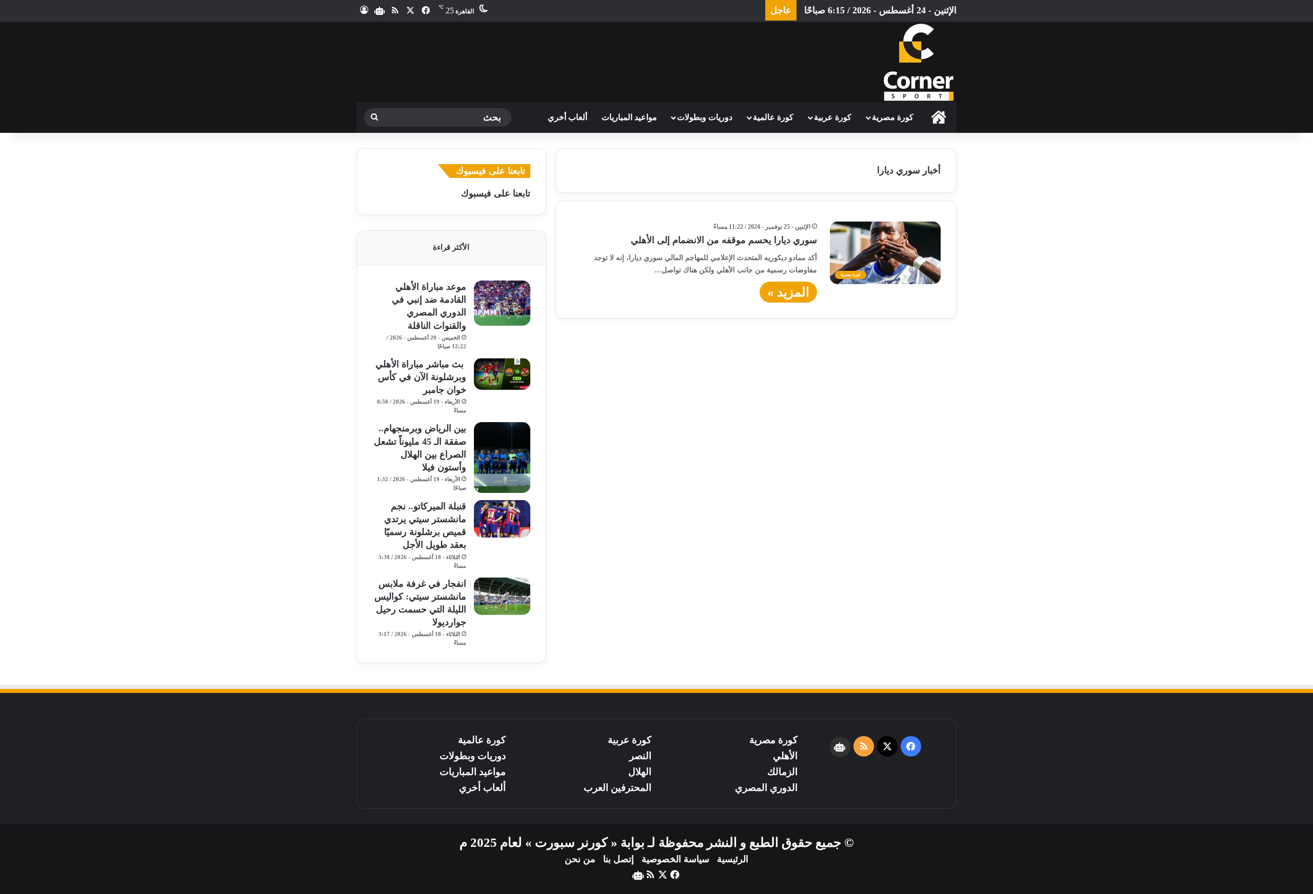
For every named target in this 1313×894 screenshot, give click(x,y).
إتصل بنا (618, 859)
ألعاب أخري (567, 117)
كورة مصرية (892, 117)
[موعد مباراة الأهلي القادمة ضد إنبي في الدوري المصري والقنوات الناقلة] (502, 303)
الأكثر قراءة (451, 247)
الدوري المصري (766, 787)
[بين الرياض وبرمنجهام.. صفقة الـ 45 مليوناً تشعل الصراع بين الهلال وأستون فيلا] (502, 457)
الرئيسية (732, 859)
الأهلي (785, 755)
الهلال (639, 771)
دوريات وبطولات (704, 117)
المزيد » (788, 292)
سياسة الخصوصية (675, 859)
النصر (640, 755)
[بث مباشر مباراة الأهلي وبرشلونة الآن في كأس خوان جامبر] (502, 374)
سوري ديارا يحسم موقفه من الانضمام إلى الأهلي (724, 240)
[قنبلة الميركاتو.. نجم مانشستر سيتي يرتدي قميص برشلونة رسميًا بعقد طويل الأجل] (502, 519)
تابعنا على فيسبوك (495, 193)
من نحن (580, 859)
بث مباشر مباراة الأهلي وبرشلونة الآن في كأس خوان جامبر (420, 377)
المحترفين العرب (617, 787)
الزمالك (782, 771)
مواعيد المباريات (629, 117)
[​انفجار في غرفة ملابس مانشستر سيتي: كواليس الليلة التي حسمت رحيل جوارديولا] (502, 596)
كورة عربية (832, 117)
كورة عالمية (773, 117)
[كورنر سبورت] (918, 62)
